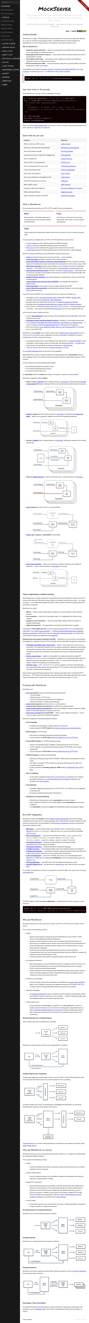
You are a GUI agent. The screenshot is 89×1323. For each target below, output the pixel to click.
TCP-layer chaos (31, 665)
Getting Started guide (40, 125)
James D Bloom (27, 1319)
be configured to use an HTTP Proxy (66, 737)
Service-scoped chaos (33, 656)
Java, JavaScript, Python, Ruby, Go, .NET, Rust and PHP (57, 327)
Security (5, 73)
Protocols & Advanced (11, 58)
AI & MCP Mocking (7, 32)
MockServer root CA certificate (60, 779)
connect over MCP (74, 341)
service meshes (67, 633)
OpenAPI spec (68, 345)
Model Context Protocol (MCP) (69, 333)
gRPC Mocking (65, 184)
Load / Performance (7, 40)
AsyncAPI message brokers (48, 297)
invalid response (38, 477)
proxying (50, 69)
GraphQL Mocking (66, 158)
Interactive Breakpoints (68, 188)
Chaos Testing (5, 36)
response (40, 381)
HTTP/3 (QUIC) (57, 309)
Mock (26, 214)
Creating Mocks (8, 47)
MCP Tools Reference (33, 835)
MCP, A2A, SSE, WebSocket (52, 300)
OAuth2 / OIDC (76, 297)
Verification (64, 181)
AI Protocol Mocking (33, 862)
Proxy (59, 214)
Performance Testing (10, 70)
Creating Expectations (8, 21)
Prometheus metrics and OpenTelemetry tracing (42, 320)
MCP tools (81, 343)
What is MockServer (7, 10)
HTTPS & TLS (65, 162)
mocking (44, 69)
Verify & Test (7, 55)
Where (4, 85)
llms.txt (52, 347)
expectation (64, 381)
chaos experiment (44, 631)
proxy (29, 245)
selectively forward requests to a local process (49, 1010)
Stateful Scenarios (6, 25)
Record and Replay (67, 151)
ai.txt (66, 347)
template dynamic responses (35, 277)
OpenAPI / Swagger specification (68, 302)
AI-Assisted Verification (34, 847)
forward (28, 414)
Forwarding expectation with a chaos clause (40, 645)
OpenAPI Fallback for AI (34, 864)
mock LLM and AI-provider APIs (36, 288)
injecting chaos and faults (76, 982)
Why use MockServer (7, 13)
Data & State (7, 51)
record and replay (32, 259)
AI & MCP (5, 62)
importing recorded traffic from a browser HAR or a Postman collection (60, 304)
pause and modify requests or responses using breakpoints (46, 261)
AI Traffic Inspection (32, 849)
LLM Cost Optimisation (68, 170)
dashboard (54, 635)
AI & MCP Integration (32, 351)
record (28, 706)
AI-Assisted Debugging (34, 842)
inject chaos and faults (33, 266)
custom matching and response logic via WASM (42, 281)
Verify (26, 229)
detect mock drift (31, 286)
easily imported (44, 781)
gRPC (32, 297)
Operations (6, 81)
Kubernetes (64, 268)
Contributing (38, 1309)
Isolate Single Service (29, 1145)
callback (35, 440)
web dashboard (37, 316)
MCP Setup (30, 829)
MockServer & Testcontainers (70, 147)
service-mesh (75, 268)
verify (28, 257)
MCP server (31, 250)
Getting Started (8, 44)
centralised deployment (50, 325)
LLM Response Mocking (68, 166)
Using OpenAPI (66, 155)
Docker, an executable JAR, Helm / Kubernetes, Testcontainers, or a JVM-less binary (57, 322)
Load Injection (65, 177)
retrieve (28, 535)
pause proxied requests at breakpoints (39, 708)
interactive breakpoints (39, 994)
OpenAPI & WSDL (6, 28)
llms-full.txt (58, 347)
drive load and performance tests (37, 270)
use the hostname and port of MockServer (68, 728)
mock (29, 243)
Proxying (6, 77)
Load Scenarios (68, 270)
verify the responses (80, 1271)
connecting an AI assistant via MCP (64, 69)
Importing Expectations (68, 195)
